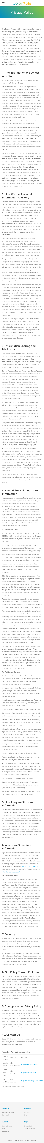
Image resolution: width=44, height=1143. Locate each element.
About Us (27, 1112)
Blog (25, 1115)
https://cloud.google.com (29, 866)
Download (5, 1115)
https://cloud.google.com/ (30, 1064)
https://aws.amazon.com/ (11, 872)
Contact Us (5, 1131)
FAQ (3, 1128)
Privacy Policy (28, 1126)
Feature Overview (8, 1112)
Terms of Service (29, 1128)
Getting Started (7, 1126)
